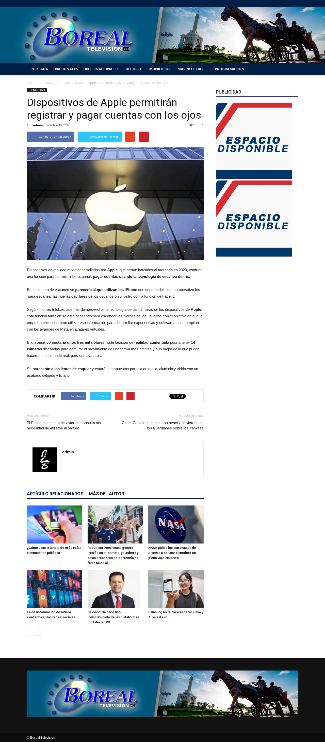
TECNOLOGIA (36, 90)
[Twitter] (286, 3)
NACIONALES (66, 68)
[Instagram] (277, 3)
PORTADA (39, 68)
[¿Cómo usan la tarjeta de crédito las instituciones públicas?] (54, 524)
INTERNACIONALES (102, 68)
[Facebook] (269, 3)
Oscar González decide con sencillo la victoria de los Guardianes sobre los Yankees (163, 425)
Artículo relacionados (55, 493)
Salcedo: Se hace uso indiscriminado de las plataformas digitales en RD (113, 617)
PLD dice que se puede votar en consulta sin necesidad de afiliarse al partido (64, 425)
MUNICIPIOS (159, 68)
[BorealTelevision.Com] (162, 35)
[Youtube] (294, 3)
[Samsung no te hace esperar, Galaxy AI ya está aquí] (176, 589)
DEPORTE (134, 68)
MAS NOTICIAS (190, 68)
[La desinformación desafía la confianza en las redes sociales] (54, 589)
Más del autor (106, 493)
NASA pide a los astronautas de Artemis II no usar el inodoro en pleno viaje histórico (172, 553)
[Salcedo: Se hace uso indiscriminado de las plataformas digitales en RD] (115, 589)
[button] (292, 69)
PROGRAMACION (229, 68)
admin (38, 125)
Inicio (31, 83)
